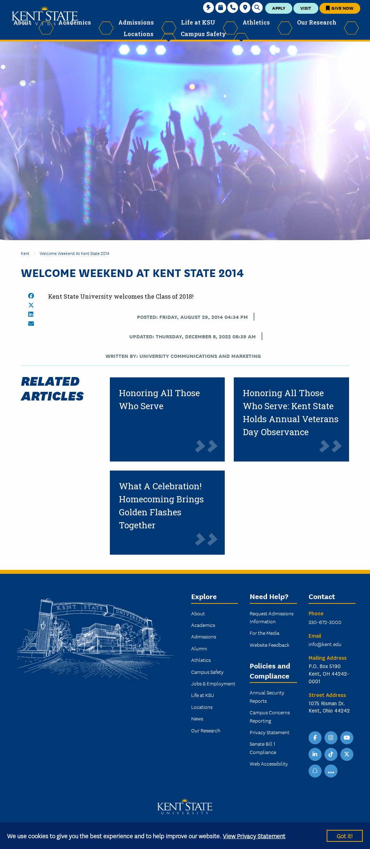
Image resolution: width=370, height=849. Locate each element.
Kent (25, 253)
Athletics (201, 660)
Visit (305, 8)
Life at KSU (202, 695)
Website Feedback (269, 645)
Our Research (205, 730)
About (198, 613)
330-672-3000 (325, 622)
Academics (203, 625)
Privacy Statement (269, 732)
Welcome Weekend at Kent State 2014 (74, 253)
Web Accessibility (269, 763)
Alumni (199, 648)
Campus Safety (207, 672)
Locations (201, 707)
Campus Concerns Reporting (270, 716)
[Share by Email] (31, 324)
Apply (278, 8)
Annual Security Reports (267, 696)
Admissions (203, 636)
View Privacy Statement (254, 835)
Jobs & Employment (213, 683)
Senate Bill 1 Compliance (263, 747)
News (197, 718)
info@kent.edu (325, 644)
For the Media (264, 633)
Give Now (341, 8)
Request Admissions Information (271, 617)
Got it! (345, 835)
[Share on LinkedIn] (30, 314)
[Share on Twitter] (31, 305)
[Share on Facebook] (31, 296)
